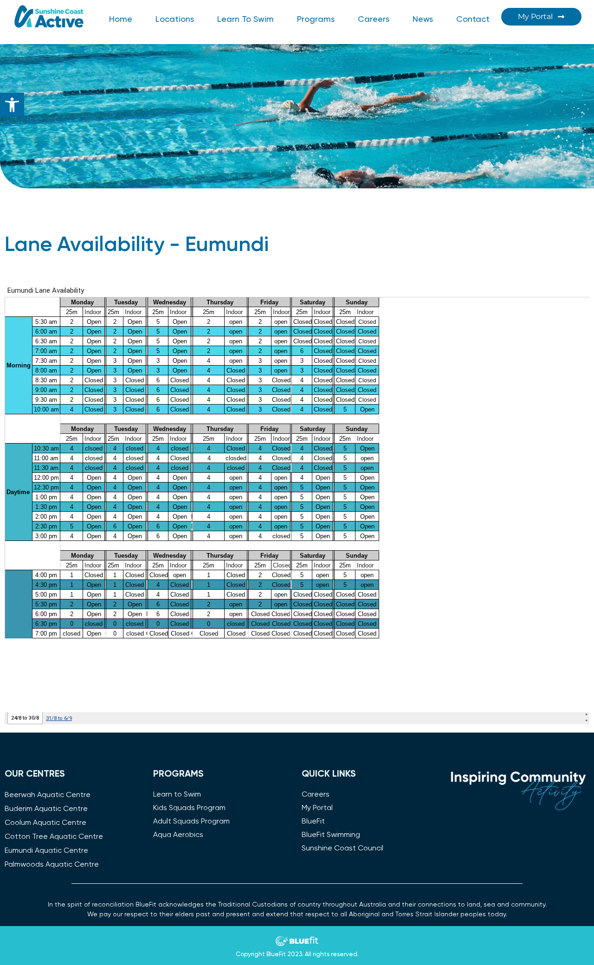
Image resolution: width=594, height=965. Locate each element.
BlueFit (313, 821)
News (423, 19)
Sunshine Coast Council (342, 848)
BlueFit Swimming (331, 835)
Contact (473, 19)
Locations (174, 19)
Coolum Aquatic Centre (45, 823)
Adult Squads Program (191, 821)
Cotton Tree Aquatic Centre (54, 837)
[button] (12, 105)
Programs (316, 19)
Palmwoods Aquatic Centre (52, 864)
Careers (373, 19)
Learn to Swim (245, 19)
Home (120, 19)
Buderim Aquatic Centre (46, 809)
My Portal (317, 808)
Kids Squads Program (189, 808)
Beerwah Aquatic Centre (47, 795)
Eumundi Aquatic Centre (46, 851)
